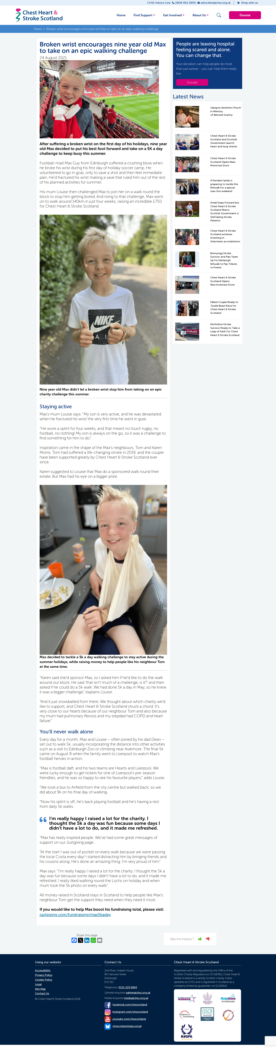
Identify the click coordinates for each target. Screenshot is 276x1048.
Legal (38, 984)
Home (121, 15)
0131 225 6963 (128, 987)
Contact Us (42, 993)
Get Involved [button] (172, 15)
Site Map (40, 989)
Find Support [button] (143, 15)
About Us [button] (199, 15)
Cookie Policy (43, 979)
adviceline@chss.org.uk (216, 2)
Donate (245, 15)
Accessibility (42, 970)
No (208, 939)
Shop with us (249, 2)
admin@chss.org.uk (138, 992)
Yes (200, 939)
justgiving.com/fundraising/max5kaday (75, 914)
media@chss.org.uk (136, 998)
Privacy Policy (43, 975)
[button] (218, 15)
